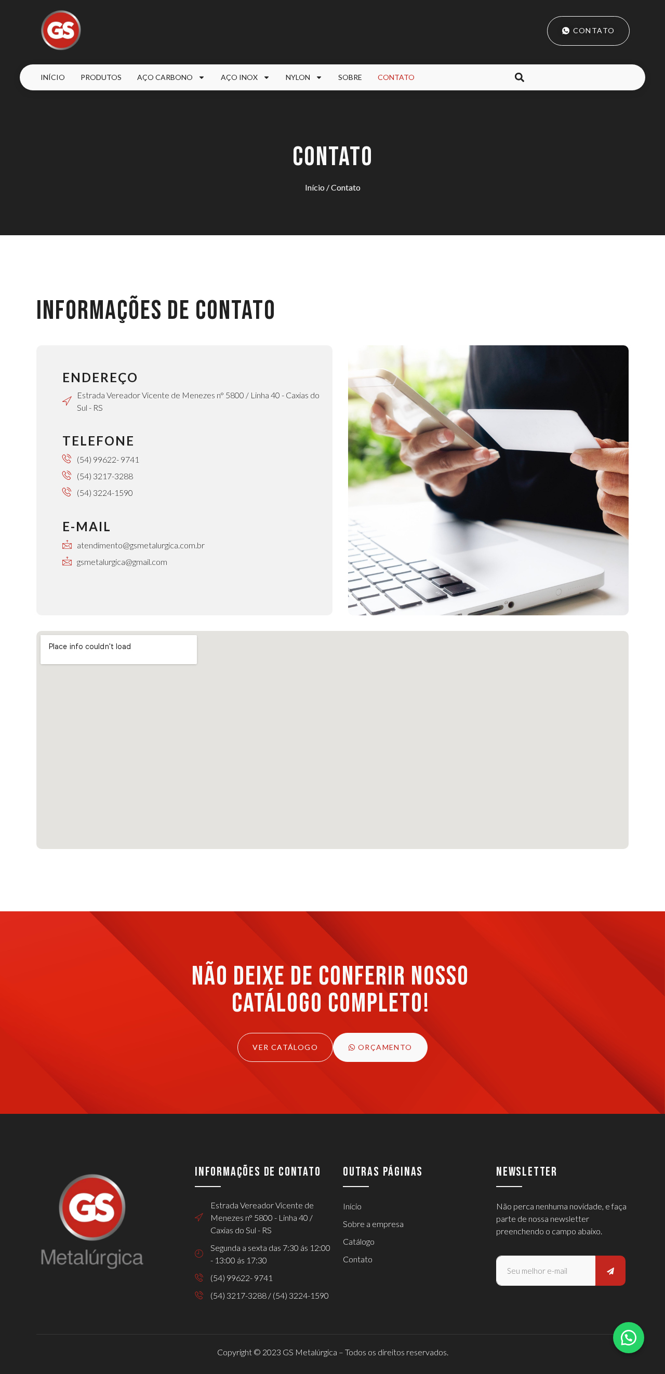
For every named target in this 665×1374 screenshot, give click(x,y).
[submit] (610, 1271)
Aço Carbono (165, 77)
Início (53, 77)
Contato (396, 77)
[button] (519, 77)
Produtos (101, 77)
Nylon (298, 77)
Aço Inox (239, 77)
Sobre (350, 77)
